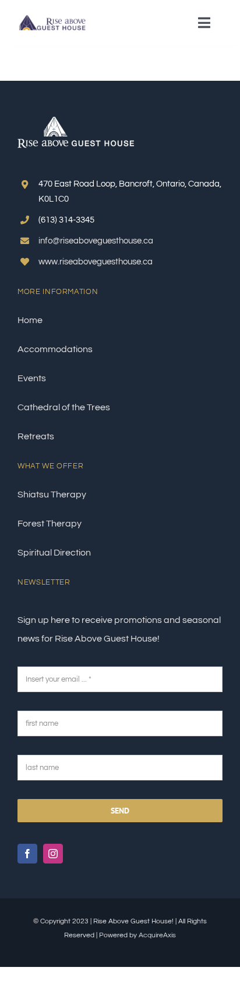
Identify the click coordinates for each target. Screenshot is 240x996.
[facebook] (27, 854)
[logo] (53, 19)
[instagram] (53, 854)
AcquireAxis (157, 935)
